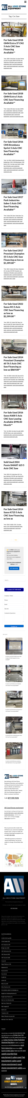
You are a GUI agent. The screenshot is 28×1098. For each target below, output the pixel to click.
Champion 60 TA (13, 377)
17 (8, 1033)
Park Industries (10, 217)
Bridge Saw (6, 162)
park (22, 1045)
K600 (22, 431)
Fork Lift (3, 974)
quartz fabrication (18, 813)
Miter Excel (4, 983)
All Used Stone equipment (14, 808)
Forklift (3, 977)
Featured (3, 970)
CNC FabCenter (5, 951)
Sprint (19, 164)
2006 (11, 1033)
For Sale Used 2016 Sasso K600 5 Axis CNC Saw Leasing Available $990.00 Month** (13, 418)
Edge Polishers (4, 964)
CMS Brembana (17, 162)
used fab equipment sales (13, 221)
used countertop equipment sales (12, 112)
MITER (18, 60)
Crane (2, 961)
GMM (14, 60)
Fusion (19, 1042)
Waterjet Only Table (6, 1019)
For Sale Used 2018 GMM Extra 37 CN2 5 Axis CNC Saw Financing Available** (14, 46)
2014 (9, 375)
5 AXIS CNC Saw (5, 938)
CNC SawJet (4, 957)
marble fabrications (9, 814)
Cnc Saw (18, 58)
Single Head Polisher (6, 996)
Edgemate (3, 967)
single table (9, 110)
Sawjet (3, 1051)
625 (18, 474)
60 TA (21, 375)
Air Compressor (5, 944)
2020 (5, 1035)
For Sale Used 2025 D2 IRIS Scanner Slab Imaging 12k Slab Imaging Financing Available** (13, 658)
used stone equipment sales (16, 116)
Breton (11, 1035)
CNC (8, 164)
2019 (2, 1035)
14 (7, 375)
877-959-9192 (14, 568)
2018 (8, 58)
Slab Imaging (4, 1006)
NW (19, 1045)
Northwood (15, 1045)
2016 (9, 160)
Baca (9, 1035)
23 (10, 474)
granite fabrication (9, 813)
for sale (10, 60)
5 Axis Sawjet (4, 941)
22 (10, 322)
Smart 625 (20, 476)
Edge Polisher (9, 1040)
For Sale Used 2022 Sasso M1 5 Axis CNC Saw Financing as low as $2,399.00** (14, 310)
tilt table (11, 62)
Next (16, 539)
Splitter (3, 1009)
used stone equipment (12, 66)
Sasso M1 (18, 324)
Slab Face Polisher (5, 1003)
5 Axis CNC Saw (11, 108)
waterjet (4, 1071)
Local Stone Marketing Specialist (16, 1096)
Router (14, 1048)
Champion (6, 377)
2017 (8, 269)
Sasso (14, 324)
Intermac (8, 476)
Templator (3, 1013)
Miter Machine (4, 987)
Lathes (3, 980)
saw (21, 60)
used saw (9, 330)
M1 (11, 324)
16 (7, 160)
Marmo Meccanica (5, 1045)
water (13, 278)
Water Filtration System (6, 1016)
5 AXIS (13, 160)
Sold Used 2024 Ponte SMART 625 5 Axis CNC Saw (14, 465)
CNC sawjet (15, 1037)
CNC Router (4, 954)
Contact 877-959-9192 (14, 589)
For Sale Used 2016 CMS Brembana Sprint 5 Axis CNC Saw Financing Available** (13, 148)
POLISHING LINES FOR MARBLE (9, 990)
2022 (8, 322)
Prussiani (16, 271)
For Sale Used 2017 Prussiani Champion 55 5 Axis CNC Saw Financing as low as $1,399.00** (14, 256)
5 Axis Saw (12, 58)
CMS (11, 162)
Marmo (22, 1042)
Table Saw (6, 62)
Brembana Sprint (19, 160)
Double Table (21, 1037)
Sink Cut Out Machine (6, 1000)
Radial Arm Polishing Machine (8, 993)
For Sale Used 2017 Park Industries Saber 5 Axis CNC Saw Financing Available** (13, 203)
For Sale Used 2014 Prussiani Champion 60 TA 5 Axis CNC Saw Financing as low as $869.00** (14, 363)
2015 (16, 1033)
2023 (8, 474)
